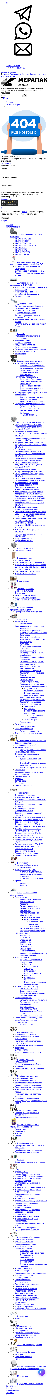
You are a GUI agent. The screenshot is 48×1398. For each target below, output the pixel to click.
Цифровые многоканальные (32, 388)
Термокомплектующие (25, 851)
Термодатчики (23, 793)
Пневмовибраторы (23, 1280)
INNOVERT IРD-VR (22, 252)
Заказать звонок (8, 72)
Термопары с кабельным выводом (30, 817)
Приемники (20, 1131)
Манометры (20, 1066)
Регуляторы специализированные (30, 404)
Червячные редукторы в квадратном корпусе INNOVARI (28, 470)
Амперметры (25, 628)
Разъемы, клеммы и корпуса (27, 986)
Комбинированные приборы (27, 745)
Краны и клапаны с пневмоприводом (23, 1269)
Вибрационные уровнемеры (27, 1098)
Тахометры (20, 593)
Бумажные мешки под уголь (27, 571)
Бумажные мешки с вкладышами (29, 562)
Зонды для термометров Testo (33, 767)
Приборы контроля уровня (29, 1076)
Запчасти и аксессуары (25, 351)
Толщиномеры (30, 720)
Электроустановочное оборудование (29, 914)
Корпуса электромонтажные (32, 993)
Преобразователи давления (27, 1152)
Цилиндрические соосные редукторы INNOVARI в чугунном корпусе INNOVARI (29, 464)
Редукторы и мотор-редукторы (30, 422)
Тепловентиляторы (28, 951)
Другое (18, 724)
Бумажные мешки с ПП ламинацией (30, 565)
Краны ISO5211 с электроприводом (30, 1176)
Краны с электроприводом (26, 1203)
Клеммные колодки (28, 991)
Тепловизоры (21, 781)
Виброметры (29, 709)
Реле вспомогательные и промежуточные (30, 900)
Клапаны (21, 334)
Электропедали (26, 1024)
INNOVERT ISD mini (23, 243)
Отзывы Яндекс (12, 1390)
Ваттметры (24, 644)
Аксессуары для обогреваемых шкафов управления (33, 954)
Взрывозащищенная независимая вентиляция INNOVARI (30, 515)
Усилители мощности (24, 729)
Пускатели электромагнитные (33, 928)
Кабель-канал (26, 946)
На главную (6, 163)
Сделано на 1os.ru (9, 199)
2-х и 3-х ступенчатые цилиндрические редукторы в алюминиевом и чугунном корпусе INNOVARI (30, 452)
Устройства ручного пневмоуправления (23, 1247)
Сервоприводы (21, 1330)
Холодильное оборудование (29, 1345)
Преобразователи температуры (28, 1150)
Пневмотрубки (21, 1286)
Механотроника (22, 957)
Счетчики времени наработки (28, 600)
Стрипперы (24, 876)
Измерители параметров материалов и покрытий (30, 703)
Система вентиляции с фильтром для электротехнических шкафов (28, 1367)
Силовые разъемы (28, 995)
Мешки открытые (22, 560)
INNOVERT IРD (21, 250)
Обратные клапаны (23, 1357)
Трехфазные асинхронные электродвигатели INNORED (27, 508)
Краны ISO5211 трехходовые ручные (31, 1201)
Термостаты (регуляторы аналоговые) (31, 382)
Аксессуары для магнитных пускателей (36, 924)
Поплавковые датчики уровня (28, 1085)
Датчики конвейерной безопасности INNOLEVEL (23, 284)
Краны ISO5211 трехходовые (27, 1174)
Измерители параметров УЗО (32, 700)
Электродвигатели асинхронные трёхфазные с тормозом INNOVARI (30, 497)
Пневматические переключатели (27, 1261)
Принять (5, 218)
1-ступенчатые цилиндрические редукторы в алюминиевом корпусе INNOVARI (30, 444)
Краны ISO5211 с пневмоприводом (30, 1187)
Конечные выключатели (25, 1034)
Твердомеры (29, 706)
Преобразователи (25, 1143)
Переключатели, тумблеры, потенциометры (31, 968)
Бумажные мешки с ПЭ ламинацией (30, 567)
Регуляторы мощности (29, 731)
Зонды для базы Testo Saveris (33, 750)
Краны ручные (21, 1214)
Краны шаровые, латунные (26, 1219)
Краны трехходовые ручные (27, 1216)
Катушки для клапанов (25, 345)
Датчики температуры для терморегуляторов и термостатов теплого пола (31, 399)
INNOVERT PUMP (22, 254)
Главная (9, 225)
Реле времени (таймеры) (25, 597)
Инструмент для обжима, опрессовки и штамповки (31, 873)
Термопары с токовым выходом (29, 820)
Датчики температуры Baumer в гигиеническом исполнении (29, 307)
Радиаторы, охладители (30, 908)
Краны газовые (21, 1221)
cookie (24, 212)
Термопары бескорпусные (26, 822)
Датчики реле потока (29, 410)
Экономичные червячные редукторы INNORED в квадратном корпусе (30, 525)
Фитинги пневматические (26, 1289)
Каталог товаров (13, 227)
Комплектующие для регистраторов (29, 373)
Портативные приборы (27, 1110)
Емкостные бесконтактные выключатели (27, 1037)
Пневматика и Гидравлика (28, 1237)
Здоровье (19, 779)
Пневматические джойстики (32, 1253)
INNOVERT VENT (22, 241)
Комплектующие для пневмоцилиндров (24, 1276)
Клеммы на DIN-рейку (29, 989)
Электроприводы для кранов (27, 1210)
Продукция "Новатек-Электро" (30, 1384)
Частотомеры (26, 642)
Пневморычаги (26, 1255)
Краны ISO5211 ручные (25, 1198)
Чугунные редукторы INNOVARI (28, 425)
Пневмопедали (26, 1251)
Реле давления (21, 1062)
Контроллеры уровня (24, 1078)
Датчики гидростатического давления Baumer (27, 316)
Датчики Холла (21, 1050)
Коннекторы (20, 354)
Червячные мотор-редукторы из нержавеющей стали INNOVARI (29, 459)
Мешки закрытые (22, 569)
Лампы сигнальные (32, 973)
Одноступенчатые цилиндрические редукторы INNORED (30, 519)
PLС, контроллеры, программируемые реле (21, 608)
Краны (20, 1169)
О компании (11, 1386)
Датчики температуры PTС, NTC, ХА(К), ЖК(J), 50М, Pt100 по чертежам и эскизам (29, 846)
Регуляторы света (27, 406)
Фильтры (19, 1354)
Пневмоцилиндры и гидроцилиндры (30, 1273)
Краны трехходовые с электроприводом (24, 1206)
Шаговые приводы (23, 550)
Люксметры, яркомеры (25, 752)
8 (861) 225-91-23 (17, 68)
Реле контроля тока (28, 1009)
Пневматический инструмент (27, 1295)
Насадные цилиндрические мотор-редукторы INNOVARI (30, 439)
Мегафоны (24, 883)
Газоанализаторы (22, 776)
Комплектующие (31, 919)
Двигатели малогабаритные (27, 1333)
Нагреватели (22, 1316)
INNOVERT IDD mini (23, 239)
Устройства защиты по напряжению (29, 1003)
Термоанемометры (23, 743)
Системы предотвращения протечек (30, 349)
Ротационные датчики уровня (28, 1080)
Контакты (10, 1393)
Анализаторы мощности (30, 671)
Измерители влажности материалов (34, 712)
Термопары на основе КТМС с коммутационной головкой (28, 829)
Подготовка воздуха (24, 1239)
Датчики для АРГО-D (29, 390)
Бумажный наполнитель (25, 574)
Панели (18, 1136)
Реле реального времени (25, 595)
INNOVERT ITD (21, 248)
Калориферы (25, 948)
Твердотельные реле (29, 906)
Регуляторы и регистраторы (29, 361)
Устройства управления (25, 1335)
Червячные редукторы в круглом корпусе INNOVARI (29, 428)
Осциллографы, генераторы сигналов (33, 689)
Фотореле (24, 904)
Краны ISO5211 (21, 1172)
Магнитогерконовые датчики (28, 1052)
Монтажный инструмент (25, 870)
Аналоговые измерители (30, 697)
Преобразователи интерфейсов (28, 612)
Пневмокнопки (26, 1257)
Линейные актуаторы (24, 1337)
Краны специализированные (27, 1227)
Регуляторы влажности (30, 408)
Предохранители (27, 1007)
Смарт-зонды (20, 783)
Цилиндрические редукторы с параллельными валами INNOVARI (30, 479)
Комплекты (20, 1133)
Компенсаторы (21, 1359)
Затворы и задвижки (24, 1212)
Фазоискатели (26, 722)
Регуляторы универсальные (27, 377)
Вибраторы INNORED (24, 538)
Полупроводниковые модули (32, 931)
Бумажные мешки (25, 558)
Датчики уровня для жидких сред (30, 271)
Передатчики (20, 1129)
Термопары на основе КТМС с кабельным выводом (28, 834)
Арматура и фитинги (24, 1242)
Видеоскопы (25, 885)
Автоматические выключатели (33, 1000)
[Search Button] (25, 95)
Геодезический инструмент (27, 865)
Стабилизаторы (26, 624)
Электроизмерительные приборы (29, 626)
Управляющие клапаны (25, 1291)
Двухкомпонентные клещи (31, 878)
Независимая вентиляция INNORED (30, 512)
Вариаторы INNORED (24, 541)
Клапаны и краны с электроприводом (23, 341)
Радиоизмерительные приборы (33, 686)
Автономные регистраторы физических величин (31, 369)
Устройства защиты (23, 998)
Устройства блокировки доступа (29, 1018)
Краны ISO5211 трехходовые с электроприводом (28, 1179)
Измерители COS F (28, 650)
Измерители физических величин (31, 741)
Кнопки (27, 975)
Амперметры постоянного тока (33, 633)
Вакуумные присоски (24, 1306)
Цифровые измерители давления (29, 1068)
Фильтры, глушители (24, 1293)
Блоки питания (21, 621)
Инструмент (22, 863)
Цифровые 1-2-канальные (31, 379)
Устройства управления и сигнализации (31, 961)
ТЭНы (17, 1318)
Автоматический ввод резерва (28, 733)
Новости (9, 1388)
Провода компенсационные (27, 853)
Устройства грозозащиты (31, 1015)
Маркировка (25, 942)
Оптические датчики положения (29, 1045)
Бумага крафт (23, 581)
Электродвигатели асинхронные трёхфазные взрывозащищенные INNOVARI (29, 502)
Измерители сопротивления (32, 673)
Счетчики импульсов (24, 591)
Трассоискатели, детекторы (32, 684)
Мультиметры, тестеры (29, 682)
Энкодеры (19, 1048)
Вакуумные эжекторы (24, 1304)
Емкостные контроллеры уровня (29, 1087)
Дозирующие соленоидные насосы (30, 1162)
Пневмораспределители (25, 1244)
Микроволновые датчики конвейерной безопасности (27, 293)
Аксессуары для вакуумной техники (30, 1309)
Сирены (27, 980)
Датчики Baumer (24, 304)
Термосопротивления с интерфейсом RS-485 (25, 809)
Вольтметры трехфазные (30, 637)
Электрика (22, 619)
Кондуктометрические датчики (28, 1083)
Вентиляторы (25, 911)
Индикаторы (29, 977)
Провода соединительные (26, 855)
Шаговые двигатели (23, 1328)
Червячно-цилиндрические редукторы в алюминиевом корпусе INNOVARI (30, 433)
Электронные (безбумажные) (32, 366)
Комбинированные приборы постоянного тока (32, 663)
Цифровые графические (30, 386)
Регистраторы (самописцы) (27, 363)
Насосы (20, 1160)
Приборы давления (25, 1060)
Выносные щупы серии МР (36, 716)
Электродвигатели (25, 548)
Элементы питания (23, 785)
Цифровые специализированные (29, 414)
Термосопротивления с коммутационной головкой (27, 796)
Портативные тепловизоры (26, 1117)
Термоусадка (25, 940)
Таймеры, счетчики (25, 589)
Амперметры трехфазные (31, 630)
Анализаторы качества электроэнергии (30, 667)
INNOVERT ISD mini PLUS (25, 245)
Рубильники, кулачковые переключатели (35, 983)
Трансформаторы (27, 726)
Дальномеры (25, 867)
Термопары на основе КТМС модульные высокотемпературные (30, 825)
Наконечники (25, 944)
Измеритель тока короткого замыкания (34, 694)
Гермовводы (25, 937)
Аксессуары (25, 935)
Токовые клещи (26, 679)
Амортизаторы (21, 1282)
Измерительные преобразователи (27, 676)
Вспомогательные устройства (28, 1064)
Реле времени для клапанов (27, 347)
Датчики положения (26, 1032)
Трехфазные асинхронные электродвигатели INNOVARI (27, 484)
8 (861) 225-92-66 (13, 66)
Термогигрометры (23, 747)
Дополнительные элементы (27, 1297)
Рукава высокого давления (27, 1284)
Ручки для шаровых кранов (27, 1230)
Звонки (27, 964)
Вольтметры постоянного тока (33, 639)
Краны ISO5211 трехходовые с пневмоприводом (28, 1190)
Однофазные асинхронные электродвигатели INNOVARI (27, 488)
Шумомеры (20, 770)
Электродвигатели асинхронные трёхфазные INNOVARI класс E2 (29, 492)
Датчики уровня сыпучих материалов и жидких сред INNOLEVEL (27, 263)
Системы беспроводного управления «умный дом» (24, 1125)
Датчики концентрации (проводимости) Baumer (25, 311)
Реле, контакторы (22, 897)
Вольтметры (25, 635)
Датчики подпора (22, 296)
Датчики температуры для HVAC (29, 837)
